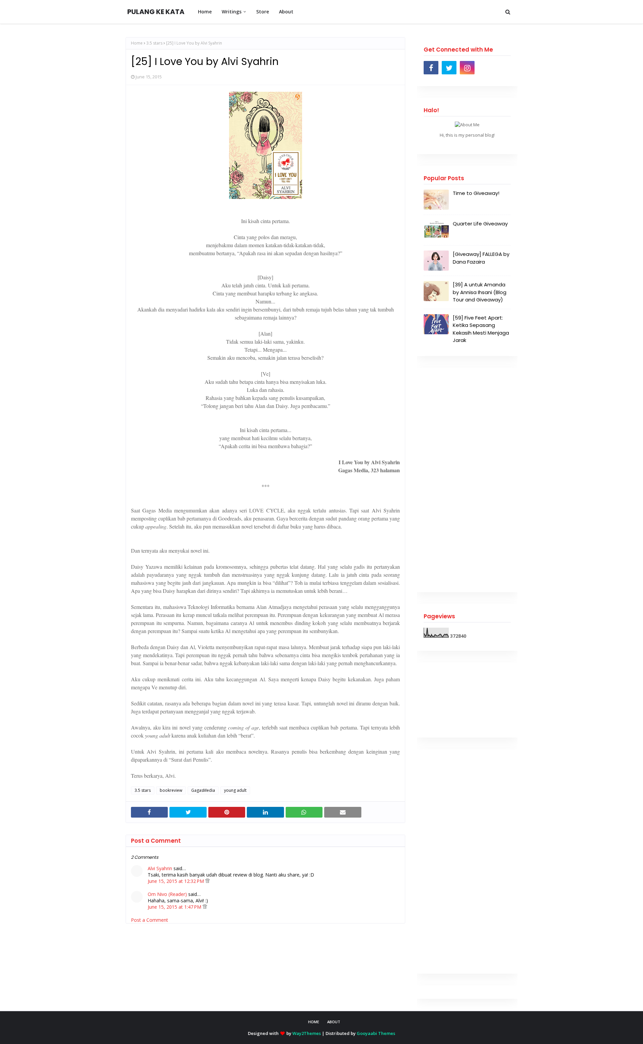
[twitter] (449, 67)
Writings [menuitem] (231, 11)
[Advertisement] (467, 479)
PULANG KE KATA (156, 11)
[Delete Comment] (207, 881)
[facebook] (431, 67)
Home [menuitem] (205, 11)
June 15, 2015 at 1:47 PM (175, 907)
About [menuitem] (286, 11)
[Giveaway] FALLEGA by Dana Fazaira (481, 258)
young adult (235, 790)
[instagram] (467, 67)
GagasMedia (203, 790)
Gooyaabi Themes (376, 1033)
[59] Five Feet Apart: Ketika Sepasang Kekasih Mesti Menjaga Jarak (481, 329)
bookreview (171, 790)
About (333, 1021)
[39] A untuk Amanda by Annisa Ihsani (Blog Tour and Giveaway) (479, 292)
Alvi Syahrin (160, 868)
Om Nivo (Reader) (167, 894)
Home (137, 43)
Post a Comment (149, 920)
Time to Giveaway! (476, 193)
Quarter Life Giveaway (480, 223)
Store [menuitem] (262, 11)
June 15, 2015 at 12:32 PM (176, 881)
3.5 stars (154, 43)
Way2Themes (306, 1033)
